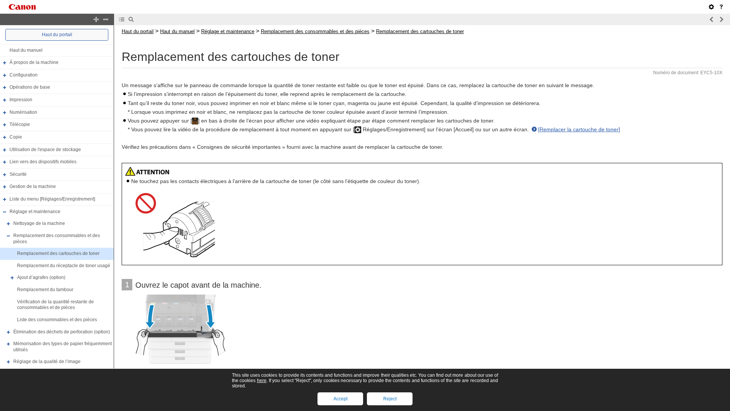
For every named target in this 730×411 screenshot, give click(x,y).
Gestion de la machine (33, 187)
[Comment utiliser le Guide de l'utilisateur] (721, 7)
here (262, 380)
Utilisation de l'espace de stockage (45, 149)
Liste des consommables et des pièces (57, 319)
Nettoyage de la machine (39, 223)
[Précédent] (712, 19)
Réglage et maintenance (35, 211)
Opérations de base (30, 87)
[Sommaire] (121, 19)
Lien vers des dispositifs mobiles (43, 161)
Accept (340, 398)
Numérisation (23, 112)
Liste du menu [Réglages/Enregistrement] (52, 199)
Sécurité (18, 174)
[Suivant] (721, 19)
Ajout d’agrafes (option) (41, 277)
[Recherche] (131, 19)
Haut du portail (57, 34)
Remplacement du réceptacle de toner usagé (63, 265)
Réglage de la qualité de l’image (47, 362)
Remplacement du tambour (45, 289)
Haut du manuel (26, 50)
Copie (16, 137)
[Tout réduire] (106, 19)
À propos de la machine (34, 62)
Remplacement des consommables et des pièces (315, 31)
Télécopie (20, 124)
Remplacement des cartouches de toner (58, 253)
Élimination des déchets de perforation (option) (61, 332)
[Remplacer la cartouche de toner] (579, 129)
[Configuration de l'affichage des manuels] (711, 7)
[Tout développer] (96, 19)
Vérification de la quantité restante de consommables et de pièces (55, 305)
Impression (21, 99)
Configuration (24, 75)
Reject (390, 398)
